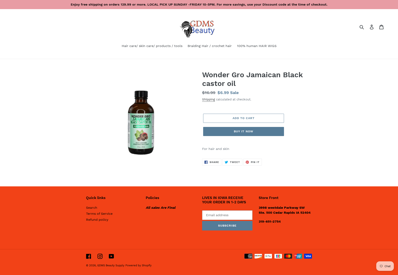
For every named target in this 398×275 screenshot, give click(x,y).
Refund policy (97, 220)
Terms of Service (99, 214)
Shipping (208, 99)
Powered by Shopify (138, 265)
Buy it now (243, 131)
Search (91, 208)
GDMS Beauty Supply (110, 265)
